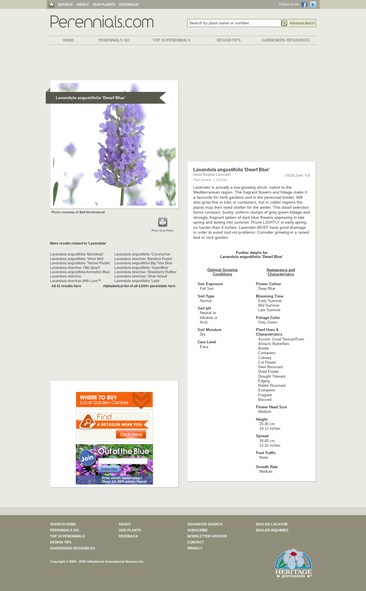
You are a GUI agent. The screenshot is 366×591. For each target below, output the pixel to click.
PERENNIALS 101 (114, 40)
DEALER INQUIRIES (272, 530)
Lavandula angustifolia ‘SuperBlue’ (141, 268)
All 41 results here (66, 286)
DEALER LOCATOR (272, 524)
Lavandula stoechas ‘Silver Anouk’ (141, 276)
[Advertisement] (183, 63)
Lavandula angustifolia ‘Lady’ (137, 281)
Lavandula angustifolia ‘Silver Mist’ (77, 259)
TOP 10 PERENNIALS (171, 40)
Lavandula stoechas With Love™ (75, 281)
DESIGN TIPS (229, 40)
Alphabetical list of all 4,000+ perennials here (139, 286)
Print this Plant (163, 230)
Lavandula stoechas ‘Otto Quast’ (75, 268)
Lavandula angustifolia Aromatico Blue (80, 272)
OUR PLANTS (104, 5)
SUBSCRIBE (197, 530)
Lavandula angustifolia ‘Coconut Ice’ (142, 254)
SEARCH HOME (63, 524)
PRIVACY (194, 548)
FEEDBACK (129, 5)
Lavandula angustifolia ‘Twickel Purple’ (80, 263)
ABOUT (83, 5)
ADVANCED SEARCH (205, 524)
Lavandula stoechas (65, 276)
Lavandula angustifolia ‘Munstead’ (77, 254)
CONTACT (195, 542)
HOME (68, 40)
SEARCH (65, 5)
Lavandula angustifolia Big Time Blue (143, 263)
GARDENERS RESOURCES (286, 40)
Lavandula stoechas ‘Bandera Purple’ (143, 259)
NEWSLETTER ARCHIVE (207, 536)
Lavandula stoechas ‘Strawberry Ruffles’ (145, 272)
